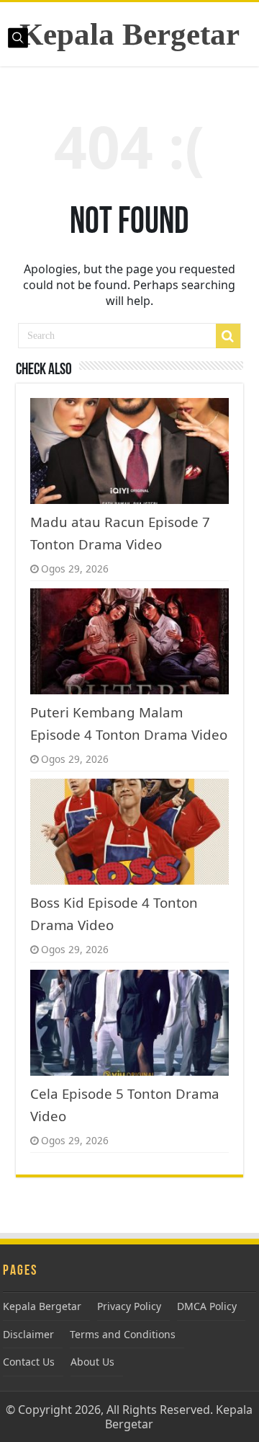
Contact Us (29, 1361)
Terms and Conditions (123, 1334)
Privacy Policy (129, 1306)
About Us (92, 1361)
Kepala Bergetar (129, 34)
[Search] (228, 336)
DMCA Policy (207, 1306)
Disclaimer (28, 1334)
